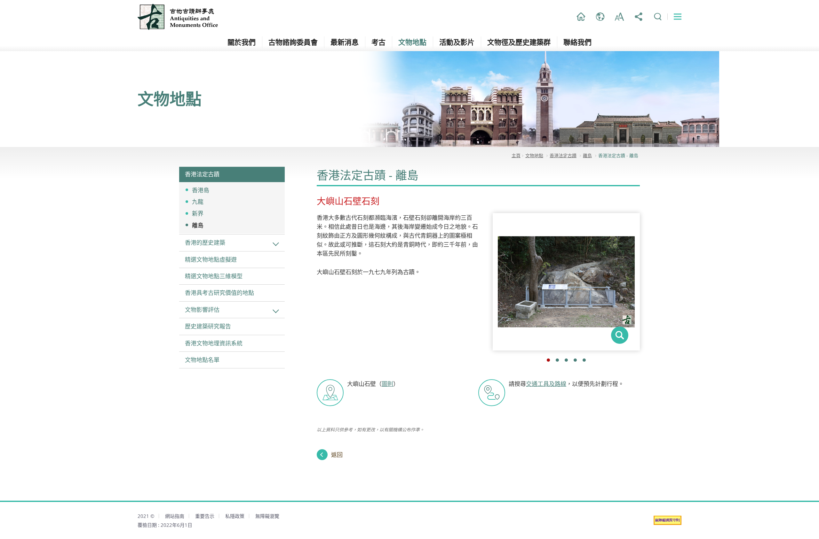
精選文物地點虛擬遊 (211, 259)
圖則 (387, 384)
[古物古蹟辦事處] (178, 16)
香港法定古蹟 (202, 174)
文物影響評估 (202, 309)
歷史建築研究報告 (208, 326)
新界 (197, 213)
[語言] (600, 16)
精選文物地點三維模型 (214, 276)
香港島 (200, 190)
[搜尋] (658, 16)
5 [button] (584, 360)
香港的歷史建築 (205, 242)
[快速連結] (677, 16)
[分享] (638, 16)
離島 (197, 225)
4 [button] (575, 360)
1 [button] (548, 360)
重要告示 (204, 516)
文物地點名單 (202, 360)
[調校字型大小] (619, 16)
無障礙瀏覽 (267, 516)
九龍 (197, 201)
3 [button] (566, 360)
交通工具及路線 (546, 384)
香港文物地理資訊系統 (214, 343)
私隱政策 (234, 516)
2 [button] (557, 360)
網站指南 (174, 516)
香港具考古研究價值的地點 (219, 292)
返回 (337, 454)
